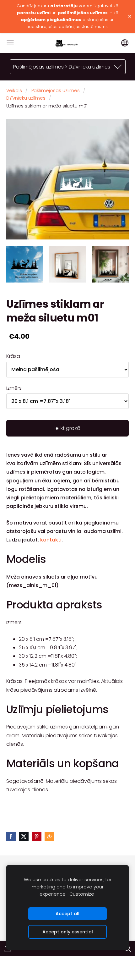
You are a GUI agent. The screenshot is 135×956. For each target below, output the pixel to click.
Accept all (67, 913)
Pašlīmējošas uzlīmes (55, 90)
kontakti (51, 539)
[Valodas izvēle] (124, 43)
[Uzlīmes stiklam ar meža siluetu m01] (24, 264)
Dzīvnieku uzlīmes (26, 98)
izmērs (14, 388)
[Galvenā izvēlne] (10, 43)
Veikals (14, 90)
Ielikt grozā (67, 428)
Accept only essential (67, 932)
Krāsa (13, 356)
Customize (81, 894)
